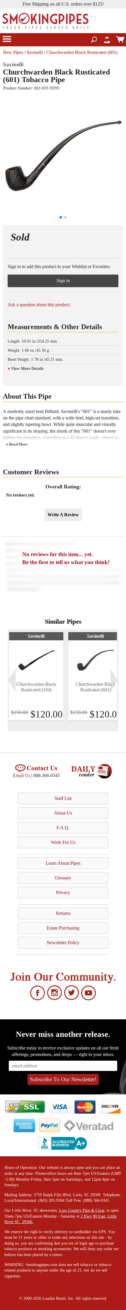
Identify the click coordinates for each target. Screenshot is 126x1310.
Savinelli (35, 52)
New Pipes (13, 52)
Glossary (63, 877)
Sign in (63, 280)
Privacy (63, 892)
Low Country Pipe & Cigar (81, 1210)
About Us (63, 812)
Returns (63, 913)
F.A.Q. (63, 827)
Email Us (21, 775)
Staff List (63, 798)
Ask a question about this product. (39, 304)
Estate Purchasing (63, 927)
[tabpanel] (36, 676)
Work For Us (63, 842)
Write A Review (63, 514)
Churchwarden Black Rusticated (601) (82, 52)
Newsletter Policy (63, 942)
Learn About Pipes (63, 863)
